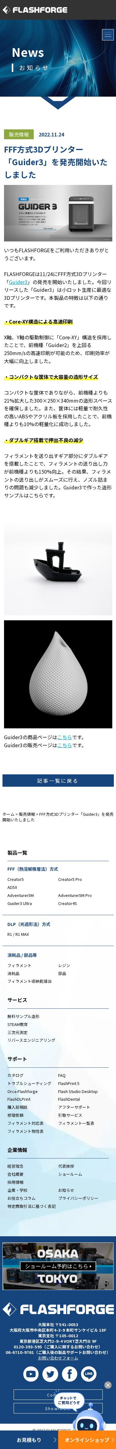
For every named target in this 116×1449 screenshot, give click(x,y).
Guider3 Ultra (19, 903)
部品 (62, 973)
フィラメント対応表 (25, 1123)
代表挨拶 (66, 1166)
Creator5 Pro (70, 879)
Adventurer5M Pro (75, 895)
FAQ (62, 1075)
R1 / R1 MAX (18, 934)
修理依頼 (15, 1115)
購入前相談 (17, 1107)
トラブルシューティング (29, 1083)
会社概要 (15, 1174)
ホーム (8, 814)
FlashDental (69, 1099)
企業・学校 (17, 1190)
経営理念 (15, 1166)
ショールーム (70, 1174)
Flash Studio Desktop (78, 1091)
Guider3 (18, 282)
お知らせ (66, 1190)
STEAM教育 (17, 1024)
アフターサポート (74, 1107)
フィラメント (19, 965)
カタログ (15, 1075)
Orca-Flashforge (22, 1091)
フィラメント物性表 (25, 1131)
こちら (64, 737)
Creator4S (67, 903)
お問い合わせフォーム (58, 1358)
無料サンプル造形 (23, 1016)
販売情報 (19, 134)
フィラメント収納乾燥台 (29, 981)
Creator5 (15, 879)
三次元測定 (17, 1032)
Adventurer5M (20, 895)
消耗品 (13, 973)
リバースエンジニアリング (31, 1040)
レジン (64, 965)
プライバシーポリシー (78, 1198)
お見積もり (29, 1439)
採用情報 (15, 1182)
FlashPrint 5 (68, 1083)
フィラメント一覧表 (76, 1123)
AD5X (12, 887)
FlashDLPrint (18, 1099)
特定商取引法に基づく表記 (31, 1206)
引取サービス (70, 1115)
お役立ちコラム (21, 1198)
